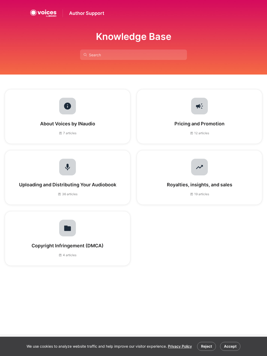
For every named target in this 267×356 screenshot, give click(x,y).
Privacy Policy (180, 346)
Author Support (86, 13)
